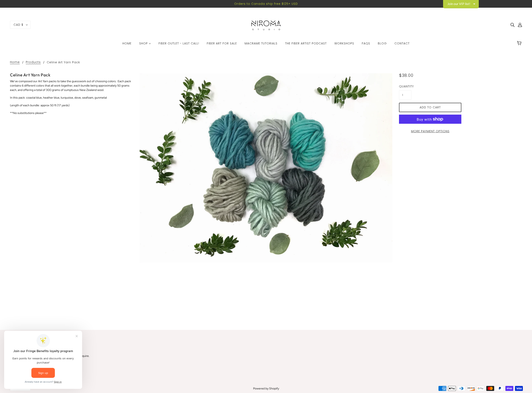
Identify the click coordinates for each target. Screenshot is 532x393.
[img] (512, 25)
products (33, 62)
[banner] (266, 24)
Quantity (405, 86)
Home (15, 62)
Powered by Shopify (266, 388)
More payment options (430, 131)
